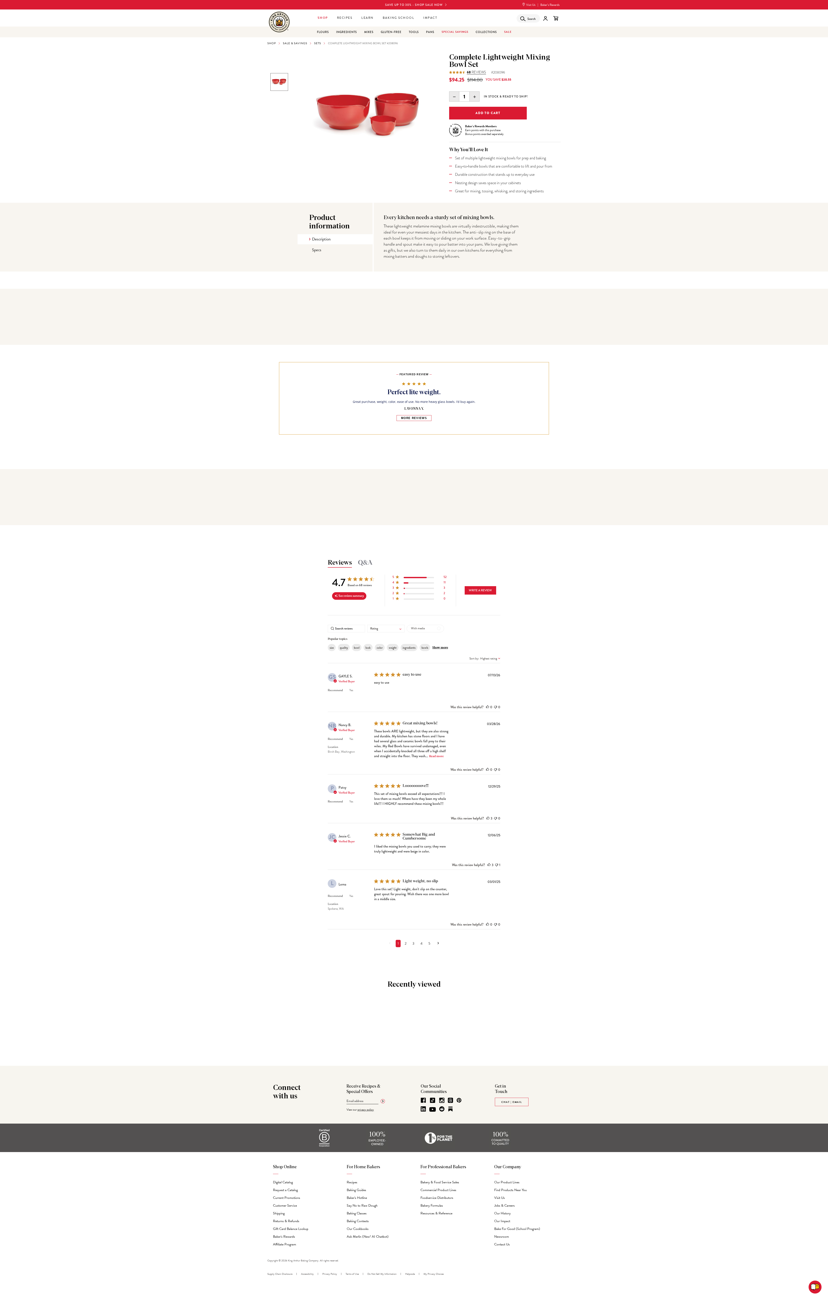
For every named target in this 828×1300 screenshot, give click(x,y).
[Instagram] (441, 1100)
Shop (323, 18)
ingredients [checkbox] (409, 647)
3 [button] (413, 943)
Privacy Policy (329, 1274)
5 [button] (429, 943)
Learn (367, 18)
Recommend (335, 690)
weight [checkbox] (393, 647)
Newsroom (501, 1236)
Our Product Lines (506, 1182)
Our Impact (502, 1221)
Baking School (398, 18)
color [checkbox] (380, 647)
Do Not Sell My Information (382, 1274)
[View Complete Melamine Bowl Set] (279, 82)
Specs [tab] (316, 250)
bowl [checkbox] (356, 647)
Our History (502, 1213)
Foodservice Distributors (436, 1197)
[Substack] (450, 1109)
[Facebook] (423, 1100)
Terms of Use (352, 1274)
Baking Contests (358, 1221)
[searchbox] (346, 628)
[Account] (545, 18)
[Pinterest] (459, 1100)
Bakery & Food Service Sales (439, 1182)
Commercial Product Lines (438, 1190)
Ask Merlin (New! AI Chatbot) (368, 1236)
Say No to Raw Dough (362, 1205)
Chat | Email (511, 1102)
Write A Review (480, 590)
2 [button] (405, 943)
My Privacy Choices (433, 1274)
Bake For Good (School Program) (517, 1228)
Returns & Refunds (286, 1221)
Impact (430, 18)
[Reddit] (441, 1109)
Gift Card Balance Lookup (290, 1228)
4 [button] (421, 943)
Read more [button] (436, 756)
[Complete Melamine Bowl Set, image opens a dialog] (369, 116)
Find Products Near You (510, 1190)
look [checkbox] (368, 647)
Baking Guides (356, 1190)
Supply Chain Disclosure (279, 1274)
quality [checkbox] (344, 647)
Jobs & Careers (504, 1205)
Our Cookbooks (358, 1228)
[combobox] (386, 628)
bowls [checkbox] (425, 647)
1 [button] (398, 943)
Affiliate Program (284, 1244)
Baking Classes (357, 1213)
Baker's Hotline (357, 1197)
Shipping (279, 1213)
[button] (419, 578)
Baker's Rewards (284, 1236)
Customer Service (285, 1205)
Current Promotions (286, 1197)
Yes (351, 690)
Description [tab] (321, 239)
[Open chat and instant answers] (815, 1287)
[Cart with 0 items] (556, 18)
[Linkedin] (423, 1109)
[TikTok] (432, 1100)
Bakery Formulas (431, 1205)
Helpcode (410, 1274)
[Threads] (450, 1100)
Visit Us (530, 5)
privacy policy (366, 1109)
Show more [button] (440, 647)
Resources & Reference (436, 1213)
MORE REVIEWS (414, 418)
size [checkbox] (332, 647)
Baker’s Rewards (550, 5)
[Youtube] (432, 1109)
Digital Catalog (283, 1182)
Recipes (345, 18)
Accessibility (307, 1274)
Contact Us (502, 1244)
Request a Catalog (285, 1190)
